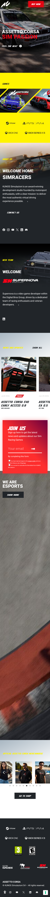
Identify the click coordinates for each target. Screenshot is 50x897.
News (19, 396)
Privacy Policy (32, 461)
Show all (37, 347)
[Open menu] (47, 4)
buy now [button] (36, 4)
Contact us (13, 212)
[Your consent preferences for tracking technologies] (45, 892)
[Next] (43, 100)
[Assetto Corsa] (5, 4)
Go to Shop (25, 796)
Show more (13, 495)
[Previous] (4, 772)
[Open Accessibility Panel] (4, 892)
